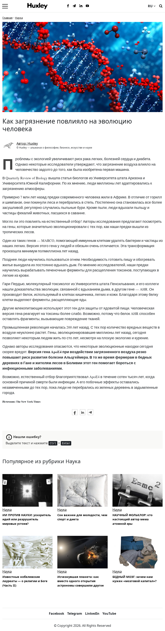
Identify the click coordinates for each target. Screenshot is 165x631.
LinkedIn (92, 613)
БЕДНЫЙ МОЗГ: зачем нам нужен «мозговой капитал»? (134, 579)
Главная (7, 18)
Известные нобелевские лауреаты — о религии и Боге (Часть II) (24, 581)
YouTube (109, 613)
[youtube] (87, 6)
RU (150, 6)
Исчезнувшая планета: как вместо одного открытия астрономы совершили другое (80, 581)
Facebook (56, 613)
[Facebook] (68, 6)
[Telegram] (74, 6)
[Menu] (5, 6)
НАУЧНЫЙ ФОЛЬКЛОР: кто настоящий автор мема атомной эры (132, 519)
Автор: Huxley (27, 143)
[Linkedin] (81, 6)
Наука (19, 18)
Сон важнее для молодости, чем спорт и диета (82, 517)
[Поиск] (161, 5)
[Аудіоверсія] (27, 490)
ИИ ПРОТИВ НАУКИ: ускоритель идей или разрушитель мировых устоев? (26, 519)
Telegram (74, 613)
